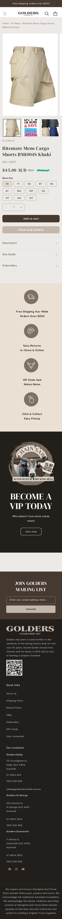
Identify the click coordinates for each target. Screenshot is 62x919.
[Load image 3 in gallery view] (50, 127)
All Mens (15, 23)
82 (29, 183)
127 (31, 198)
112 (43, 191)
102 (19, 191)
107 (31, 191)
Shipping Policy (14, 700)
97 (7, 191)
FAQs (9, 715)
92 (51, 183)
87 (40, 183)
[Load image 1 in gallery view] (12, 127)
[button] (5, 13)
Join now (31, 531)
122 (19, 198)
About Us (11, 693)
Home (5, 23)
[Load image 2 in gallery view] (31, 127)
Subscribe (31, 609)
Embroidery (12, 722)
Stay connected (15, 736)
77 (18, 183)
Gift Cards (12, 729)
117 (7, 198)
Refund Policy (14, 707)
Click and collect (31, 230)
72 (7, 183)
